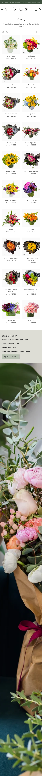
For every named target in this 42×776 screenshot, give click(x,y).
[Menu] (2, 9)
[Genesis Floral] (21, 9)
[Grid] (36, 32)
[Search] (6, 9)
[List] (39, 32)
